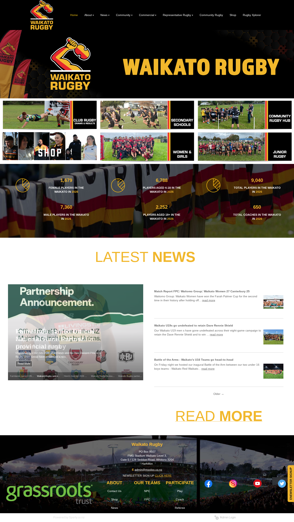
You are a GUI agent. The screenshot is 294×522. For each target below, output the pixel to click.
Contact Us (114, 491)
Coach (180, 499)
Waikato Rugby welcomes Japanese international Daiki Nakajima (55, 339)
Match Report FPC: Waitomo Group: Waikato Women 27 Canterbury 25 (202, 291)
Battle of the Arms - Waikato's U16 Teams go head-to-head (193, 359)
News (114, 507)
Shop (114, 499)
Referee (180, 507)
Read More (24, 363)
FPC (147, 499)
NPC (147, 491)
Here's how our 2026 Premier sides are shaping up (88, 376)
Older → (218, 393)
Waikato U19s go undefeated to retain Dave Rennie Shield (193, 325)
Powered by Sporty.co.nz (69, 517)
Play (180, 491)
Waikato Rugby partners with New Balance (139, 376)
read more (208, 300)
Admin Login (227, 517)
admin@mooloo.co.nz (148, 469)
